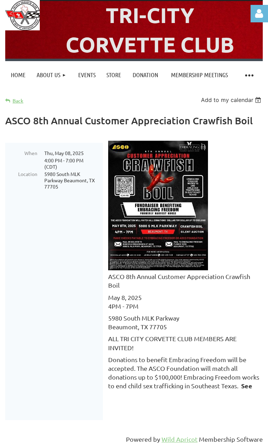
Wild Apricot (180, 439)
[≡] (249, 75)
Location (27, 174)
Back (18, 100)
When (30, 153)
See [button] (247, 386)
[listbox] (232, 100)
